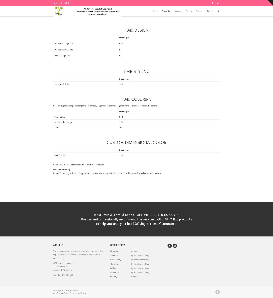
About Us (166, 11)
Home (155, 11)
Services (177, 11)
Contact (209, 11)
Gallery (189, 11)
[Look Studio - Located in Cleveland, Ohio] (87, 11)
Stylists (199, 11)
